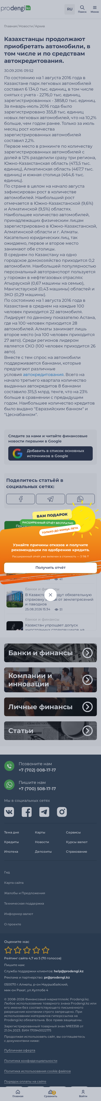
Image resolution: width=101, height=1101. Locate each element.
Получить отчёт (50, 567)
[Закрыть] (50, 595)
